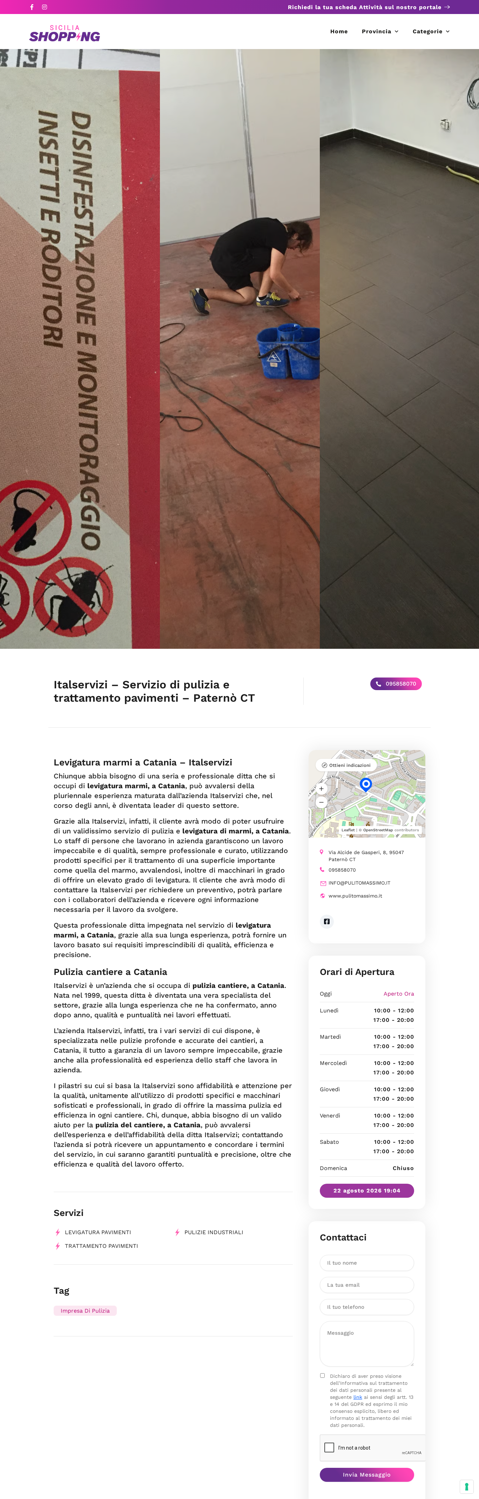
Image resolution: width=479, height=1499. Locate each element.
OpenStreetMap (378, 830)
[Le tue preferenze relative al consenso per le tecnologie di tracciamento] (466, 1486)
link (357, 1397)
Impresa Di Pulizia (85, 1310)
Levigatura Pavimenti (98, 1232)
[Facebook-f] (32, 7)
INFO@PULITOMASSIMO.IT (359, 883)
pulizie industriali (213, 1232)
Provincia (376, 31)
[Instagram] (44, 7)
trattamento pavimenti (101, 1246)
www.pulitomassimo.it (355, 896)
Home (339, 31)
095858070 (400, 683)
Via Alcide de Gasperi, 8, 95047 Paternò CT (366, 856)
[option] (80, 349)
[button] (322, 789)
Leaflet (348, 830)
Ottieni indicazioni (350, 765)
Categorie (428, 31)
